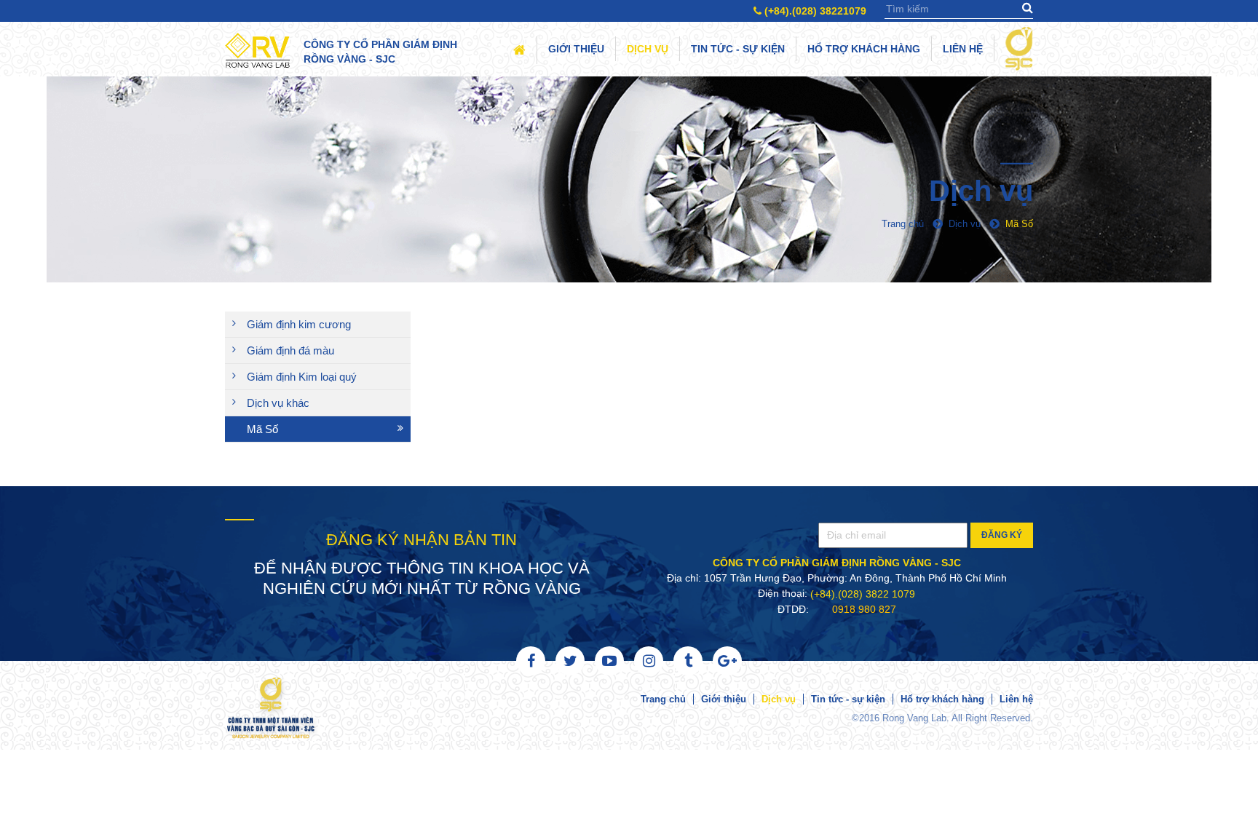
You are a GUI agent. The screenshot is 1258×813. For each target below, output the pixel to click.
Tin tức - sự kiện (738, 49)
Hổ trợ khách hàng (863, 49)
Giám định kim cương (299, 324)
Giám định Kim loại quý (302, 376)
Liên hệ (963, 49)
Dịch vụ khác (278, 403)
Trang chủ (663, 699)
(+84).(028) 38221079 (813, 11)
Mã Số (262, 429)
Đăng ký (1001, 535)
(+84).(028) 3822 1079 (862, 594)
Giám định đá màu (290, 350)
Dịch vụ (647, 49)
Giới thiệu (576, 49)
